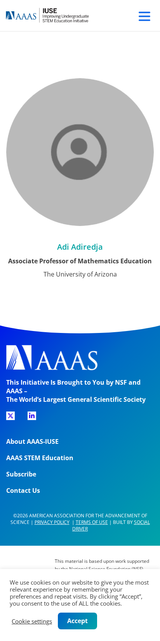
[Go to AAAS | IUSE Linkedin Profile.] (32, 416)
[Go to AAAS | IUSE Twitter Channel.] (10, 416)
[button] (144, 15)
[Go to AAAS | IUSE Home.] (54, 15)
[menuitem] (10, 419)
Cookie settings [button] (32, 621)
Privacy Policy (52, 522)
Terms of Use (92, 522)
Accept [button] (77, 620)
